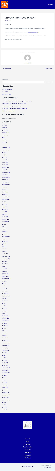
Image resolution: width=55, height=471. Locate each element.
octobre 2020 (5, 182)
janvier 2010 (5, 390)
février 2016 (5, 253)
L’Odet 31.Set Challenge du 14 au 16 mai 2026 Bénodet (14, 108)
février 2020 (5, 192)
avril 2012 (4, 333)
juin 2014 (4, 283)
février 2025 (5, 135)
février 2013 (5, 313)
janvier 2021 (5, 179)
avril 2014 (4, 288)
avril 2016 (4, 249)
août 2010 (4, 375)
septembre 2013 (6, 296)
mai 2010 (4, 380)
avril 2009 (4, 407)
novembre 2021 (6, 172)
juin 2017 (4, 224)
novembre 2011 (6, 345)
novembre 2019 (6, 197)
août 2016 (4, 239)
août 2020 (4, 187)
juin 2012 (4, 328)
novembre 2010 (6, 367)
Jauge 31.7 (27, 450)
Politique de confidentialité (27, 466)
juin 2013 (4, 303)
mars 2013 (4, 310)
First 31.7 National (6, 94)
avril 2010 (4, 382)
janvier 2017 (5, 234)
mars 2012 (4, 335)
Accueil (27, 439)
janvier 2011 (5, 365)
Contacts (27, 458)
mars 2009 (4, 409)
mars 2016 (4, 251)
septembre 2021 (6, 177)
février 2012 (5, 338)
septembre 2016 (6, 236)
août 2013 (4, 298)
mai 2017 (4, 226)
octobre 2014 (5, 276)
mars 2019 (4, 206)
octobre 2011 (5, 348)
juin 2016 (4, 244)
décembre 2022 (5, 167)
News (27, 441)
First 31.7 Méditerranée (7, 92)
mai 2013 (4, 305)
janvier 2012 (5, 340)
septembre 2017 (6, 221)
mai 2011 (4, 357)
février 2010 (5, 387)
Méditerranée (27, 447)
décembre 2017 (5, 219)
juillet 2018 (5, 209)
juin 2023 (4, 152)
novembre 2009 (6, 395)
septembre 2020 (6, 184)
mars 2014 (4, 291)
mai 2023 (4, 155)
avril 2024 (4, 142)
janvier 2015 (5, 273)
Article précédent (6, 68)
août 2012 (4, 323)
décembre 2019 (5, 194)
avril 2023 (4, 157)
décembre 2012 (5, 318)
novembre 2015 (6, 256)
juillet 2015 (5, 263)
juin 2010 (4, 377)
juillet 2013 (5, 301)
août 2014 (4, 281)
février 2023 (5, 162)
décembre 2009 (5, 392)
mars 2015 (4, 271)
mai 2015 (4, 266)
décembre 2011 (5, 343)
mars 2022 (4, 169)
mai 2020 (4, 189)
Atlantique (27, 444)
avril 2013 (4, 308)
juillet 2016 (5, 241)
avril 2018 (4, 211)
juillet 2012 (5, 325)
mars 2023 (4, 159)
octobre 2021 (5, 174)
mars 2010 (4, 385)
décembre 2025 (5, 132)
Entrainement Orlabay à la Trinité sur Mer (12, 106)
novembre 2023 (6, 147)
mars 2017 (4, 231)
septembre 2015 (6, 258)
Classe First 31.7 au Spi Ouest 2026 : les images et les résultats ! (16, 101)
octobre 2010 (5, 370)
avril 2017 (4, 229)
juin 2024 (4, 137)
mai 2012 (4, 330)
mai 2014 (4, 286)
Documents (27, 452)
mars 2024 (4, 145)
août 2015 (4, 261)
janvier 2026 (5, 130)
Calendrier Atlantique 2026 (8, 111)
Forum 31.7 (27, 455)
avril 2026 (4, 125)
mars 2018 (4, 214)
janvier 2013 (5, 315)
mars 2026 (4, 127)
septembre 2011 (6, 350)
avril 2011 (4, 360)
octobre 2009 (5, 397)
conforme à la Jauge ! (33, 32)
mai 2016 (4, 246)
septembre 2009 (6, 400)
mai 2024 (4, 140)
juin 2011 (4, 355)
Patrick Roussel (47, 467)
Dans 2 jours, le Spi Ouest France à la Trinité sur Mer (14, 103)
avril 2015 (4, 268)
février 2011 (5, 362)
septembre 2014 (6, 278)
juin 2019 (4, 202)
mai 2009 (4, 405)
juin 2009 (4, 402)
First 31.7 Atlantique (7, 89)
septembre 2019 (6, 199)
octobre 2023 (5, 150)
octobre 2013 (5, 293)
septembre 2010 (6, 372)
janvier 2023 (5, 164)
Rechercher (5, 79)
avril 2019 (4, 204)
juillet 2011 (5, 352)
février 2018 (5, 216)
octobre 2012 (5, 320)
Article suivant (49, 68)
